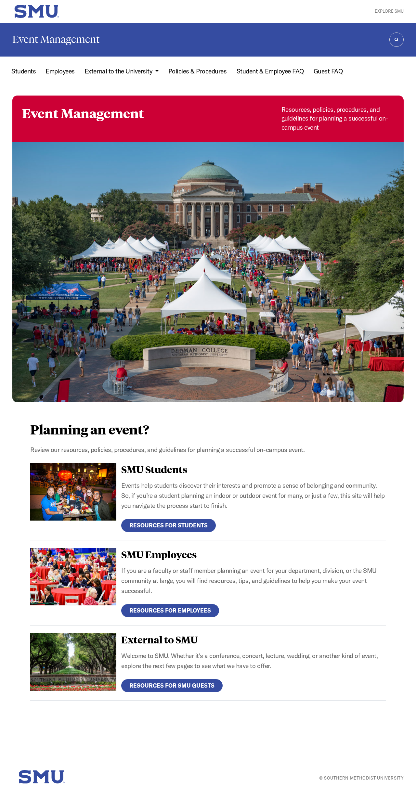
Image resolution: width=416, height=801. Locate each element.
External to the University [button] (119, 71)
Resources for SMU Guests (171, 685)
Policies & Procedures (197, 71)
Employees (60, 71)
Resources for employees (170, 610)
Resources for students (168, 525)
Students (23, 71)
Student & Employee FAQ (270, 71)
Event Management (55, 39)
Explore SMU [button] (389, 11)
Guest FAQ (328, 71)
